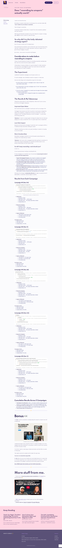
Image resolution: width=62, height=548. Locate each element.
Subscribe (5, 23)
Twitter (4, 22)
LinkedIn (56, 536)
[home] (5, 2)
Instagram (56, 537)
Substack (56, 539)
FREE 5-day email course (21, 499)
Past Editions (22, 2)
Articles (16, 2)
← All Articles (5, 7)
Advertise (56, 2)
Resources (11, 2)
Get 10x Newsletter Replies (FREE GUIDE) (30, 537)
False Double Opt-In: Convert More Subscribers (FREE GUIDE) (34, 539)
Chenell (41, 476)
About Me (24, 541)
